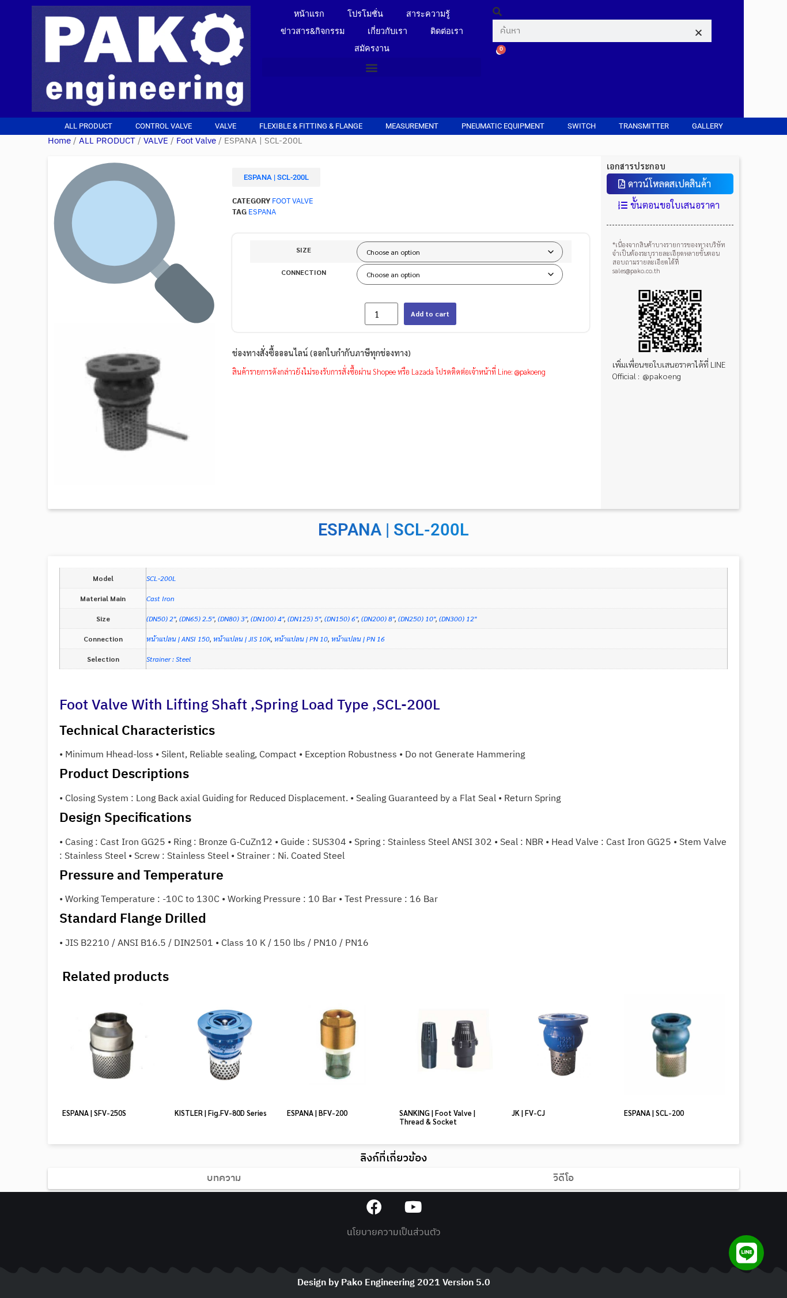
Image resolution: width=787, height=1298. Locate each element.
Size (303, 249)
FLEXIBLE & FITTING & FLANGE (310, 126)
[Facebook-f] (374, 1206)
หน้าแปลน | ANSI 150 (178, 638)
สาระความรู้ (428, 14)
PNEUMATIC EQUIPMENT (502, 126)
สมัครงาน (371, 49)
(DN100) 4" (267, 618)
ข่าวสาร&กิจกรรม (313, 31)
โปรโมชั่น (365, 14)
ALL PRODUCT (88, 126)
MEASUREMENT (411, 126)
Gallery (707, 126)
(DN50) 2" (161, 618)
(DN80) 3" (232, 618)
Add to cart (430, 313)
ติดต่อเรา (446, 31)
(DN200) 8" (378, 618)
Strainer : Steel (168, 658)
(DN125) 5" (304, 618)
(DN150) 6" (341, 618)
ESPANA (262, 212)
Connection (303, 272)
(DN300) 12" (457, 618)
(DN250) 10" (417, 618)
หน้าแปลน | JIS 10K (242, 638)
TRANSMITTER (644, 126)
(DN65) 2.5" (196, 618)
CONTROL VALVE (163, 126)
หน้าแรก (309, 14)
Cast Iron (160, 598)
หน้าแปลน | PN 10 (301, 638)
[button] (371, 67)
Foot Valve (196, 141)
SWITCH (581, 126)
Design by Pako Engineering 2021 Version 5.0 (393, 1283)
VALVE (225, 126)
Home (59, 141)
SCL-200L (161, 578)
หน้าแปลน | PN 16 (358, 638)
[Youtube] (413, 1206)
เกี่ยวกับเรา (387, 31)
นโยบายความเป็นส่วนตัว (394, 1232)
